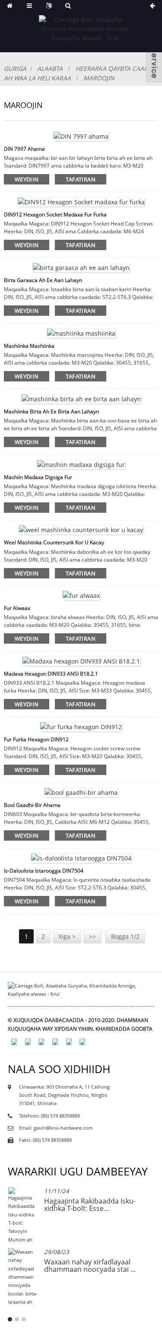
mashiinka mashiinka (29, 345)
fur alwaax (17, 608)
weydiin (27, 179)
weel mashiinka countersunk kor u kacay (54, 542)
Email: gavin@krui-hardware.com (55, 1128)
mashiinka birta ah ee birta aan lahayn (51, 411)
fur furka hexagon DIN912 (36, 739)
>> (92, 936)
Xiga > (67, 936)
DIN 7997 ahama (24, 148)
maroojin (98, 78)
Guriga (15, 68)
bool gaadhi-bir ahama (32, 805)
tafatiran (80, 179)
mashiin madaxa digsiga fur (38, 477)
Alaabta (50, 68)
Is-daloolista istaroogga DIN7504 (43, 870)
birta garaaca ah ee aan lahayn (43, 280)
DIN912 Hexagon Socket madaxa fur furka (55, 214)
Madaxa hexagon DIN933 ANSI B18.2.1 (51, 673)
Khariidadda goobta (123, 1028)
